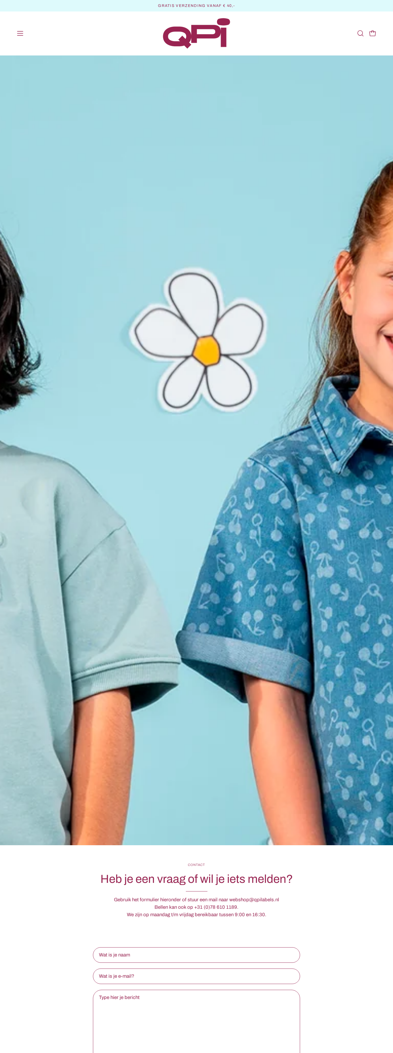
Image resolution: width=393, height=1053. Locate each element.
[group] (196, 5)
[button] (360, 33)
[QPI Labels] (196, 33)
